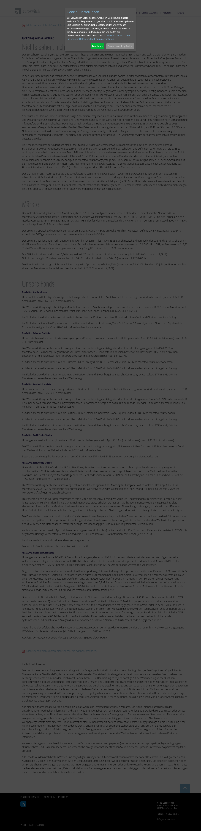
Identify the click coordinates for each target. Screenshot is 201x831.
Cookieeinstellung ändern (120, 46)
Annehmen (97, 46)
